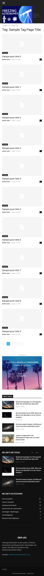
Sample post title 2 (11, 117)
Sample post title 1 (11, 87)
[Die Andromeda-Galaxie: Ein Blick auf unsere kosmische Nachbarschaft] (8, 427)
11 (40, 59)
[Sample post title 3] (22, 135)
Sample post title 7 (11, 270)
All (32, 452)
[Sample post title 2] (22, 105)
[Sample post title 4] (22, 166)
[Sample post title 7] (22, 258)
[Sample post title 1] (22, 74)
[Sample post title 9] (22, 319)
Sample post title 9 (11, 331)
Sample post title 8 (11, 301)
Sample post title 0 (11, 56)
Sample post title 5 (11, 209)
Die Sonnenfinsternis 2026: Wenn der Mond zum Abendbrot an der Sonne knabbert (29, 415)
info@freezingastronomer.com (19, 555)
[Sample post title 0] (22, 44)
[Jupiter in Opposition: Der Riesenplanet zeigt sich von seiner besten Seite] (8, 439)
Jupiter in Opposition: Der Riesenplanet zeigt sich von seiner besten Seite (28, 438)
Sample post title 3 (11, 148)
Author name (6, 59)
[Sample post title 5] (22, 196)
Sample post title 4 (11, 178)
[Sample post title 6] (22, 227)
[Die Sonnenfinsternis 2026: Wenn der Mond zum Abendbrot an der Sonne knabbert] (8, 416)
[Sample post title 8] (22, 288)
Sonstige (5, 53)
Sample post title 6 (11, 239)
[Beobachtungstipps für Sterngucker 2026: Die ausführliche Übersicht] (8, 405)
